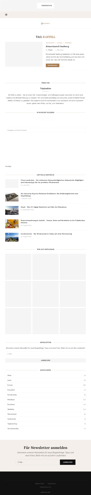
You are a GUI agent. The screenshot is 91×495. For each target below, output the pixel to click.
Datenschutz (39, 483)
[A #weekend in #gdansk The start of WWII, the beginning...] (62, 5)
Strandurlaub (46, 414)
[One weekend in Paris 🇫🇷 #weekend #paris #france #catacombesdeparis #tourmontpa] (72, 321)
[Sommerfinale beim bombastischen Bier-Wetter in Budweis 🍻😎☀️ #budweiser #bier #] (45, 266)
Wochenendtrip (46, 429)
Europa (46, 385)
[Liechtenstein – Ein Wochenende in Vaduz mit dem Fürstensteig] (12, 237)
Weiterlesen (52, 65)
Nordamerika (46, 395)
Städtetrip (46, 409)
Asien (46, 380)
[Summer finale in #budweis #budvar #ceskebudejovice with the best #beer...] (18, 266)
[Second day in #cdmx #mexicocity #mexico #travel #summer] (18, 321)
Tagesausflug (46, 424)
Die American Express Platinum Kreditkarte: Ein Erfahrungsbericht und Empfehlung (49, 195)
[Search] (85, 15)
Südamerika (46, 419)
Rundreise (46, 404)
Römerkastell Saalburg (57, 46)
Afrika (46, 375)
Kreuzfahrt (46, 390)
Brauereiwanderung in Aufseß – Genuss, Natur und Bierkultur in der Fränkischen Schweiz (53, 221)
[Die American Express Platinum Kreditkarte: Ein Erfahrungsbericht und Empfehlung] (12, 197)
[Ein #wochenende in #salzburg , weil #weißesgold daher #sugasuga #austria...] (28, 5)
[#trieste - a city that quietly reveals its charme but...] (5, 5)
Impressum (52, 483)
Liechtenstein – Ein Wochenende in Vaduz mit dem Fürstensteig (46, 234)
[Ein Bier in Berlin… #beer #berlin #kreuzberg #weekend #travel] (74, 5)
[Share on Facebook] (63, 70)
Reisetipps (46, 399)
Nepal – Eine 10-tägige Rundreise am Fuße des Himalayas (43, 207)
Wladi (50, 50)
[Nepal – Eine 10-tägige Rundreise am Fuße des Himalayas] (12, 210)
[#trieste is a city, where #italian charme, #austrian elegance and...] (17, 5)
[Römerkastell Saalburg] (24, 54)
